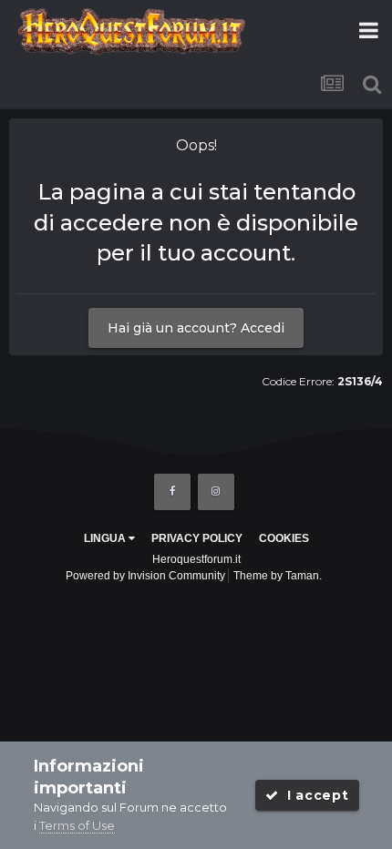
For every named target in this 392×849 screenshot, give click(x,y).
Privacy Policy (196, 538)
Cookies (284, 538)
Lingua (106, 538)
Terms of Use (77, 825)
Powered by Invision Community (145, 575)
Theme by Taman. (277, 575)
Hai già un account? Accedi (196, 328)
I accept (313, 795)
